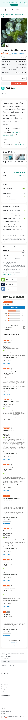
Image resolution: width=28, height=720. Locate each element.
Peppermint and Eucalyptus (8, 16)
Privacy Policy (12, 717)
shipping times (4, 690)
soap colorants (8, 146)
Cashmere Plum (6, 134)
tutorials (3, 675)
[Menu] (2, 9)
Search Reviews (14, 325)
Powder (23, 178)
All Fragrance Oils (19, 14)
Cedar (23, 175)
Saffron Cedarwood (16, 132)
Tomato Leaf (20, 134)
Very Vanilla (13, 134)
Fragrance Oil (9, 14)
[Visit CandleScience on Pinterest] (5, 93)
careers (3, 702)
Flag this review (6, 363)
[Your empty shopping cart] (25, 9)
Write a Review (22, 53)
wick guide (4, 679)
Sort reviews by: (6, 329)
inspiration (3, 677)
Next (14, 645)
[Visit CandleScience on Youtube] (8, 665)
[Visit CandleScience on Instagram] (5, 665)
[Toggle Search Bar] (22, 9)
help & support (5, 686)
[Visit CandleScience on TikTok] (2, 665)
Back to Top (14, 642)
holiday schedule (5, 688)
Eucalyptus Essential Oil (8, 135)
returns (3, 713)
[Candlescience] (14, 9)
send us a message (6, 711)
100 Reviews (14, 53)
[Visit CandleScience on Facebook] (2, 93)
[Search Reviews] (24, 327)
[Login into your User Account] (5, 9)
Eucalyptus (22, 172)
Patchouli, (15, 178)
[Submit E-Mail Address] (25, 661)
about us (3, 698)
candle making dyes (19, 144)
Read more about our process (9, 274)
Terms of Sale (4, 717)
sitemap (3, 704)
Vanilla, (19, 178)
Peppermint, (17, 172)
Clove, (20, 175)
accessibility (4, 700)
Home (2, 14)
